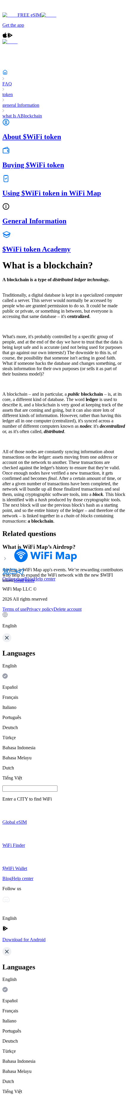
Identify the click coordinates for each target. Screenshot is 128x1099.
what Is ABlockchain (22, 115)
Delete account (68, 609)
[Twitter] (6, 573)
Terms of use (14, 609)
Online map (13, 578)
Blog (29, 578)
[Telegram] (20, 573)
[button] (64, 620)
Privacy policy (40, 609)
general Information (20, 105)
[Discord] (13, 573)
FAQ (7, 83)
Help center (44, 578)
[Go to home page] (23, 9)
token (7, 94)
